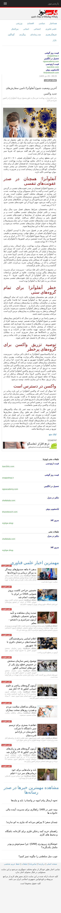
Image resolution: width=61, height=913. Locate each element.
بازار (54, 40)
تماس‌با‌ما (33, 864)
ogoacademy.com (51, 61)
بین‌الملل (14, 29)
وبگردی (22, 34)
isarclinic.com (53, 67)
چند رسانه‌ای (35, 34)
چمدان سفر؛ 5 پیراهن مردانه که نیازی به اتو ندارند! (31, 822)
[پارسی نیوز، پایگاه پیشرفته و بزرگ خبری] (44, 14)
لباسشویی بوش (52, 70)
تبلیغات (24, 864)
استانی (26, 29)
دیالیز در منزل (53, 497)
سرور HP (55, 520)
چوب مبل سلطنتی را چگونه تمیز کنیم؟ (38, 856)
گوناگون (11, 34)
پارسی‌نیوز (53, 3)
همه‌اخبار (53, 23)
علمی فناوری (51, 29)
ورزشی (19, 23)
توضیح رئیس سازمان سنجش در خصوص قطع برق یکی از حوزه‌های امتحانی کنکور (21, 664)
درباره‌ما (41, 864)
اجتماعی (37, 29)
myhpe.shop (7, 523)
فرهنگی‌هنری (51, 34)
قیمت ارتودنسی (52, 64)
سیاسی (42, 23)
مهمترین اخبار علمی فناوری (35, 562)
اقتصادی (30, 23)
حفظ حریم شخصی (12, 864)
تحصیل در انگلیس (51, 58)
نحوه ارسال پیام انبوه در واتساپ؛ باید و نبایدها (34, 800)
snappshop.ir (53, 56)
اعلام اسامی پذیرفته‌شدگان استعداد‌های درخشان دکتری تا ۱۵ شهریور (21, 642)
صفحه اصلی (52, 864)
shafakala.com (8, 500)
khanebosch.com (51, 72)
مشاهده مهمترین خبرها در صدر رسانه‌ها (31, 789)
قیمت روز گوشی (52, 53)
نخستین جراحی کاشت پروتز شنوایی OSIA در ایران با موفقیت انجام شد (22, 594)
